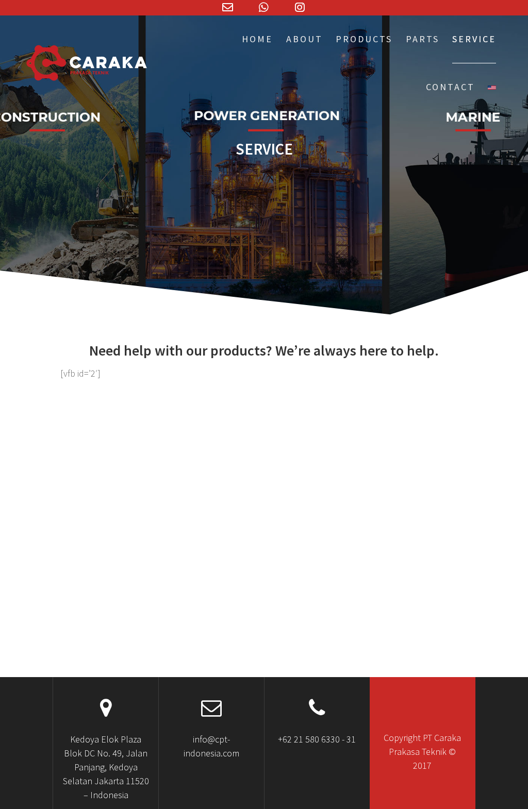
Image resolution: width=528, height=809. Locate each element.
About (304, 39)
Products (364, 39)
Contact (450, 87)
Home (257, 39)
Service (474, 39)
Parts (422, 39)
